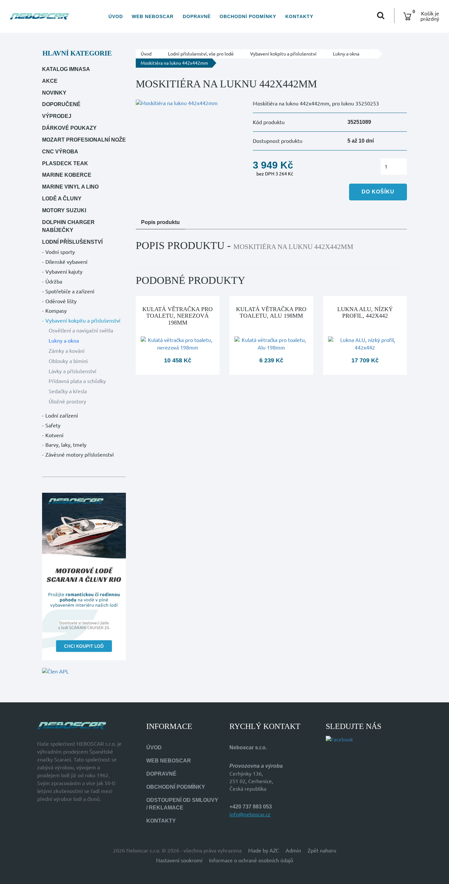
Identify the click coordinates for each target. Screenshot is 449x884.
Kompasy (56, 311)
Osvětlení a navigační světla (81, 330)
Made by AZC (263, 850)
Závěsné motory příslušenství (79, 455)
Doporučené (61, 104)
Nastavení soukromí (179, 860)
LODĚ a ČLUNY (62, 198)
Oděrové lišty (61, 301)
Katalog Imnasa (66, 69)
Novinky (54, 93)
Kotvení (54, 435)
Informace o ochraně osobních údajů (251, 860)
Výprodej (56, 116)
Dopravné (197, 16)
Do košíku (378, 191)
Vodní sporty (60, 252)
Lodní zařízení (61, 416)
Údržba (53, 281)
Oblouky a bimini (68, 361)
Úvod (115, 16)
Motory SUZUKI (64, 210)
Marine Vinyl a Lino (70, 187)
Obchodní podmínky (248, 16)
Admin (293, 850)
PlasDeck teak (65, 163)
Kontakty (299, 16)
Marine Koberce (66, 175)
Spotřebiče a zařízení (69, 291)
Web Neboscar (153, 16)
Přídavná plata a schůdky (77, 381)
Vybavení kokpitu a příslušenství (82, 321)
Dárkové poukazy (69, 128)
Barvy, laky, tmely (65, 445)
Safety (52, 425)
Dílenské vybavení (66, 262)
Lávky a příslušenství (72, 371)
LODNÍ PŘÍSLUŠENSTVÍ (72, 242)
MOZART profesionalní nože (84, 140)
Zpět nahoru (322, 850)
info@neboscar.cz (250, 814)
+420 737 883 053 (250, 806)
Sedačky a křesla (68, 391)
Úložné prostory (67, 401)
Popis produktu (160, 222)
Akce (50, 81)
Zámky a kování (66, 351)
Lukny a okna (64, 341)
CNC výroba (60, 151)
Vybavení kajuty (64, 272)
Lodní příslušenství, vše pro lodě (201, 54)
